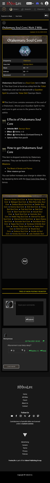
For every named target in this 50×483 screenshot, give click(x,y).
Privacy (25, 451)
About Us (25, 403)
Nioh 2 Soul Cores (24, 196)
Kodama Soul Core (21, 231)
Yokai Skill (23, 93)
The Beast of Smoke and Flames (19, 168)
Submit (30, 319)
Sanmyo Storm (28, 64)
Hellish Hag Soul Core (19, 216)
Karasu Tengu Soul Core (22, 226)
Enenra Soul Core (17, 207)
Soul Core (30, 82)
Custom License (27, 424)
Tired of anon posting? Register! (32, 291)
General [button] (27, 9)
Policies (25, 454)
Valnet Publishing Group (33, 460)
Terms (25, 448)
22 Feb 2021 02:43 (32, 341)
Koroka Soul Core (19, 233)
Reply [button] (44, 350)
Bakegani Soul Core (18, 202)
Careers (25, 445)
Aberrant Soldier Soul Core (14, 199)
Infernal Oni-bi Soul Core (23, 219)
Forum (25, 400)
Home (25, 394)
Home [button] (15, 9)
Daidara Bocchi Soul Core (22, 204)
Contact (25, 406)
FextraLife (12, 460)
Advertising (25, 442)
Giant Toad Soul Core (22, 211)
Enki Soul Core (32, 207)
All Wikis (25, 397)
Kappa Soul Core (17, 224)
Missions (6, 164)
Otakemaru (27, 61)
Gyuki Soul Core (21, 214)
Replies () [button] (35, 350)
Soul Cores (19, 16)
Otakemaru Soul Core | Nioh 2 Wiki (22, 27)
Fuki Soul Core (26, 209)
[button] (30, 3)
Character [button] (40, 9)
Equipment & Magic (6, 16)
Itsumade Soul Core (22, 221)
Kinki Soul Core (22, 229)
